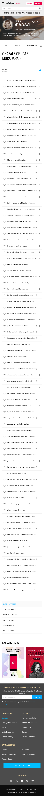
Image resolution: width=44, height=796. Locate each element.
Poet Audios (8, 631)
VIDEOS (29, 13)
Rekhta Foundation (29, 718)
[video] (39, 86)
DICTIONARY (20, 13)
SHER (12, 13)
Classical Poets (10, 615)
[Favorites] (33, 21)
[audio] (36, 86)
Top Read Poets (9, 609)
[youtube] (22, 780)
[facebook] (11, 780)
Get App (37, 3)
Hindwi (4, 749)
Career (24, 732)
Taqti (4, 727)
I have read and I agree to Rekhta (20, 703)
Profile (17, 46)
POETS (6, 13)
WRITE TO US (24, 765)
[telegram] (32, 780)
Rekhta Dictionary (9, 754)
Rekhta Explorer (28, 737)
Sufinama (25, 749)
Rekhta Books (7, 759)
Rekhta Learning (28, 754)
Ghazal (32, 46)
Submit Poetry (7, 737)
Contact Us (26, 727)
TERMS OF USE (23, 789)
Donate (29, 3)
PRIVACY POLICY (11, 789)
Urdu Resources (8, 732)
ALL (6, 46)
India (33, 29)
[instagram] (27, 780)
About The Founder (29, 722)
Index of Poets (9, 604)
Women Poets (9, 620)
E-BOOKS (36, 13)
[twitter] (17, 780)
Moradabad (27, 29)
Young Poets (8, 625)
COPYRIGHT (34, 789)
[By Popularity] (40, 70)
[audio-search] (40, 8)
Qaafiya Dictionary (9, 722)
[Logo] (9, 3)
